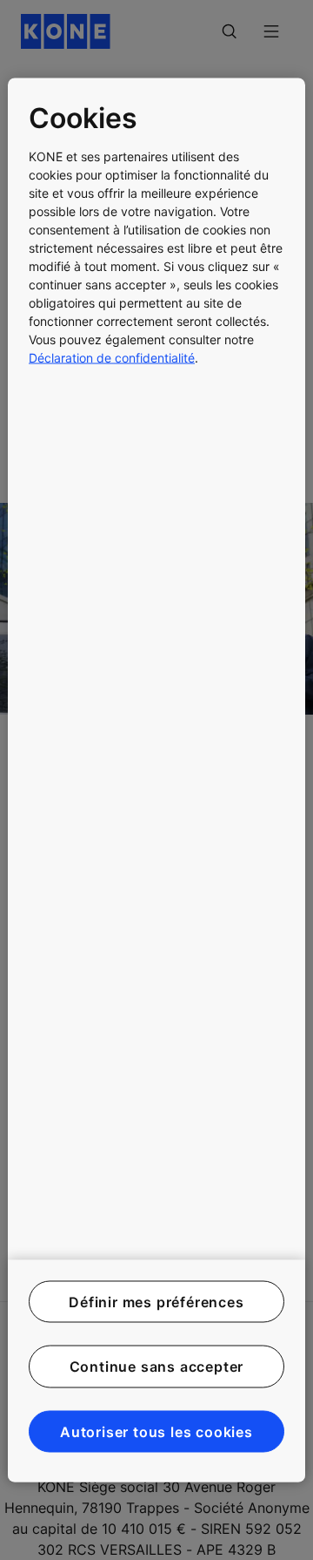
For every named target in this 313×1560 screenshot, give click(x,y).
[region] (156, 780)
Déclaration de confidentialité (112, 356)
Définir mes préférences (156, 1301)
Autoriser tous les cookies (156, 1431)
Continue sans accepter (157, 1366)
